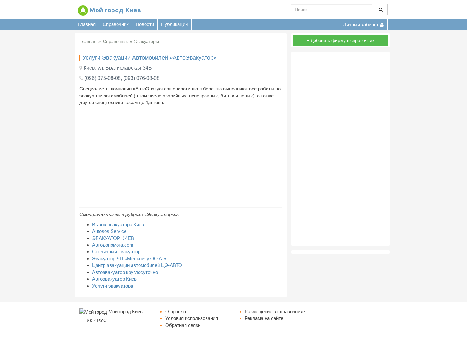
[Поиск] (380, 9)
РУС (102, 320)
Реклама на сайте (264, 318)
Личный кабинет (361, 24)
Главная (87, 24)
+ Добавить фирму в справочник (340, 40)
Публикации (174, 24)
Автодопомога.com (112, 245)
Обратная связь (182, 325)
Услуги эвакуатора (112, 285)
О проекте (176, 311)
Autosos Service (109, 231)
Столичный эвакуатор (116, 251)
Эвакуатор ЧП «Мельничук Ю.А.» (129, 258)
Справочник (116, 24)
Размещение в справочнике (275, 311)
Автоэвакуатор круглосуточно (125, 272)
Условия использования (191, 318)
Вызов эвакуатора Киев (118, 224)
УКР (91, 320)
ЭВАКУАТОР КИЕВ (113, 238)
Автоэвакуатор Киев (114, 279)
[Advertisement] (180, 156)
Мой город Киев (115, 10)
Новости (145, 24)
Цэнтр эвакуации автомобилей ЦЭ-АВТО (137, 265)
